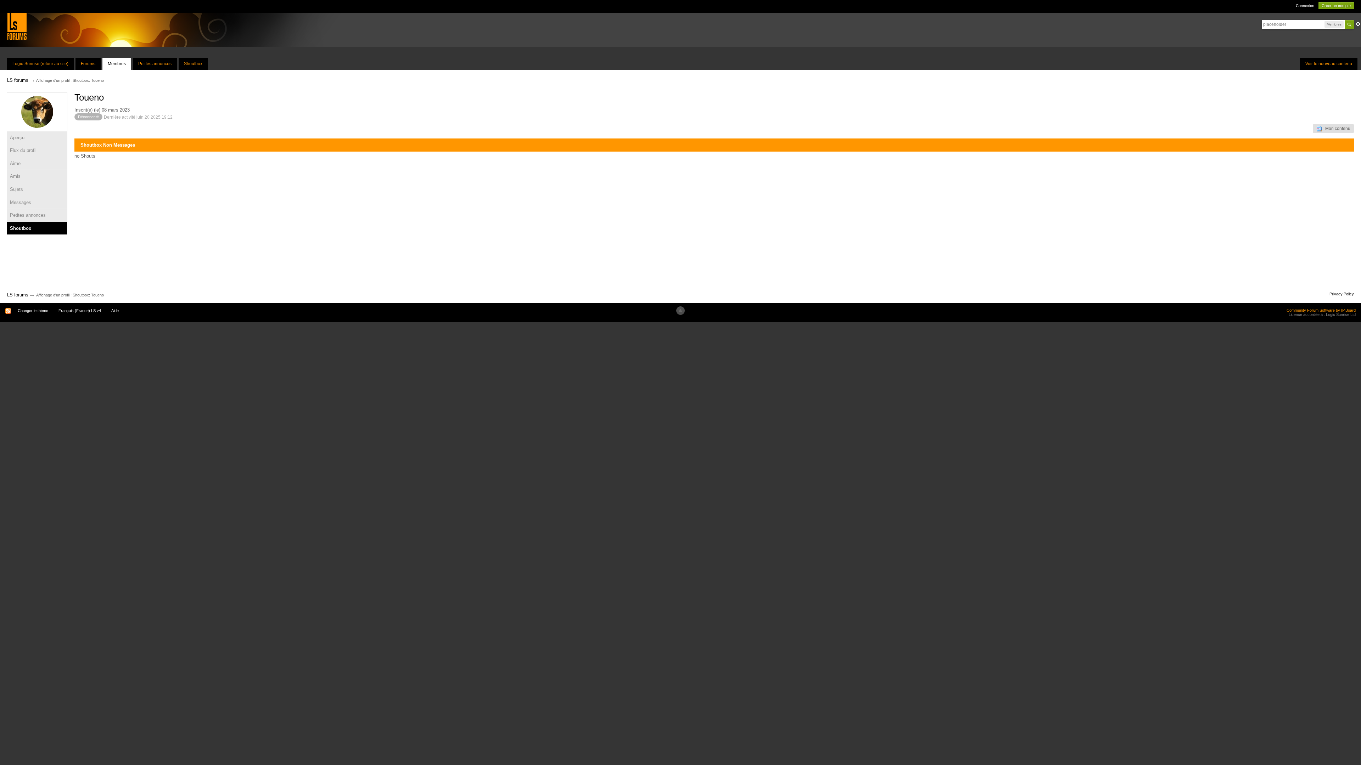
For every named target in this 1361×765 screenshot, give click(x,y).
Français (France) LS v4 (79, 310)
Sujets (16, 189)
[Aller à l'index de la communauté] (17, 26)
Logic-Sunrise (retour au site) (40, 63)
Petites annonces (155, 63)
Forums (88, 63)
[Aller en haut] (680, 310)
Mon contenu (1336, 128)
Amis (15, 176)
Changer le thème (33, 310)
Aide (115, 310)
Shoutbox (193, 63)
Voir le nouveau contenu (1328, 63)
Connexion (1305, 6)
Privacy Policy (1341, 294)
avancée (1358, 24)
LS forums (17, 295)
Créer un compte (1336, 6)
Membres (117, 63)
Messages (20, 202)
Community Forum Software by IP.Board (1321, 310)
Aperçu (17, 137)
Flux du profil (23, 150)
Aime (15, 163)
